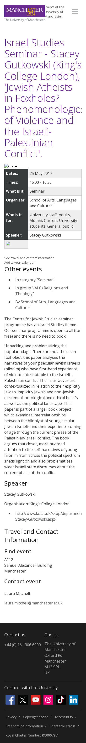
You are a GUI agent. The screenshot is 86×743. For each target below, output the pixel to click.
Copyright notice (35, 717)
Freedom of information (24, 726)
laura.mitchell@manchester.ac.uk (33, 603)
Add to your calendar (19, 262)
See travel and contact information (29, 258)
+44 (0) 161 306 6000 (22, 644)
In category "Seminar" (34, 279)
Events (54, 11)
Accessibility (64, 717)
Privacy (10, 717)
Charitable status (62, 726)
